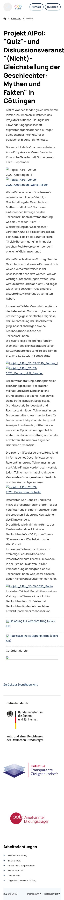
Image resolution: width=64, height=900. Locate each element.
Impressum (33, 893)
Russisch (52, 6)
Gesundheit (14, 875)
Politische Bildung (17, 855)
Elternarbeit (14, 860)
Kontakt (36, 6)
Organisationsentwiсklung (22, 880)
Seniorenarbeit (16, 870)
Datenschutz (51, 893)
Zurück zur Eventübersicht (20, 684)
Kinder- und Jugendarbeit (21, 865)
